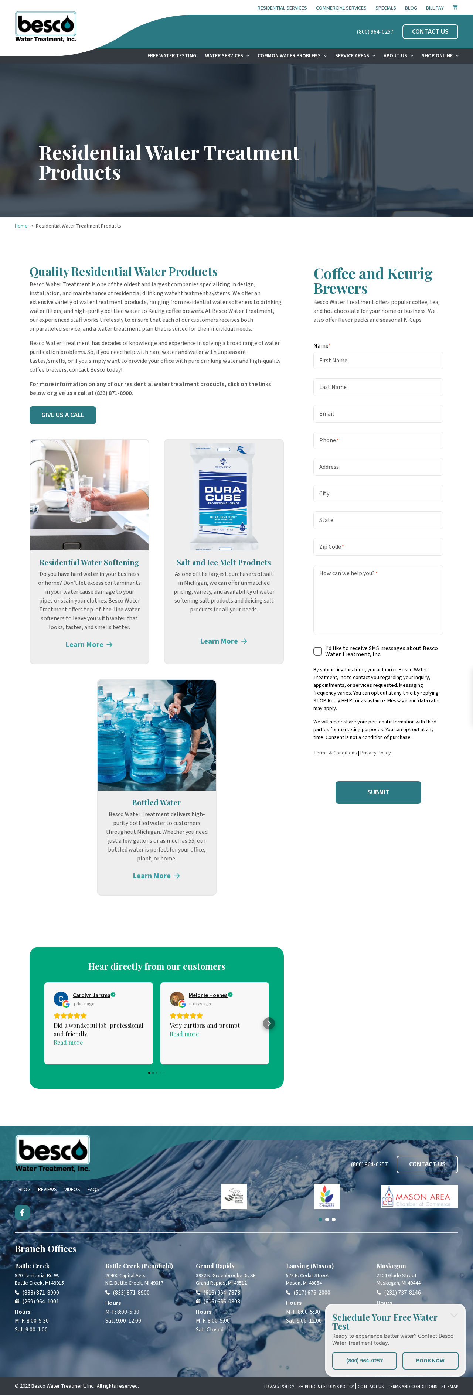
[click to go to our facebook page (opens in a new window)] (22, 1212)
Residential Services (282, 8)
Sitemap (449, 1387)
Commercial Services (341, 8)
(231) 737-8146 (402, 1293)
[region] (327, 1202)
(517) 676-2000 (311, 1293)
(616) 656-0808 (221, 1301)
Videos (72, 1189)
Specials (385, 8)
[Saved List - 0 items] (455, 7)
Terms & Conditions (335, 752)
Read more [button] (68, 1042)
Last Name (333, 387)
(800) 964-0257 (375, 32)
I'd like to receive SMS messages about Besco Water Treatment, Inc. (381, 651)
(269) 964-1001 (40, 1301)
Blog (411, 8)
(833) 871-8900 (40, 1293)
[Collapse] (454, 1315)
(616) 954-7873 (221, 1293)
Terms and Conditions (413, 1387)
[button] (44, 1023)
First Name (333, 360)
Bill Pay (435, 8)
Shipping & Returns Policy (326, 1387)
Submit (378, 792)
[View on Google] (61, 999)
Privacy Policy (375, 752)
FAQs (93, 1189)
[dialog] (395, 1340)
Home (21, 226)
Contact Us (371, 1387)
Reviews (47, 1189)
